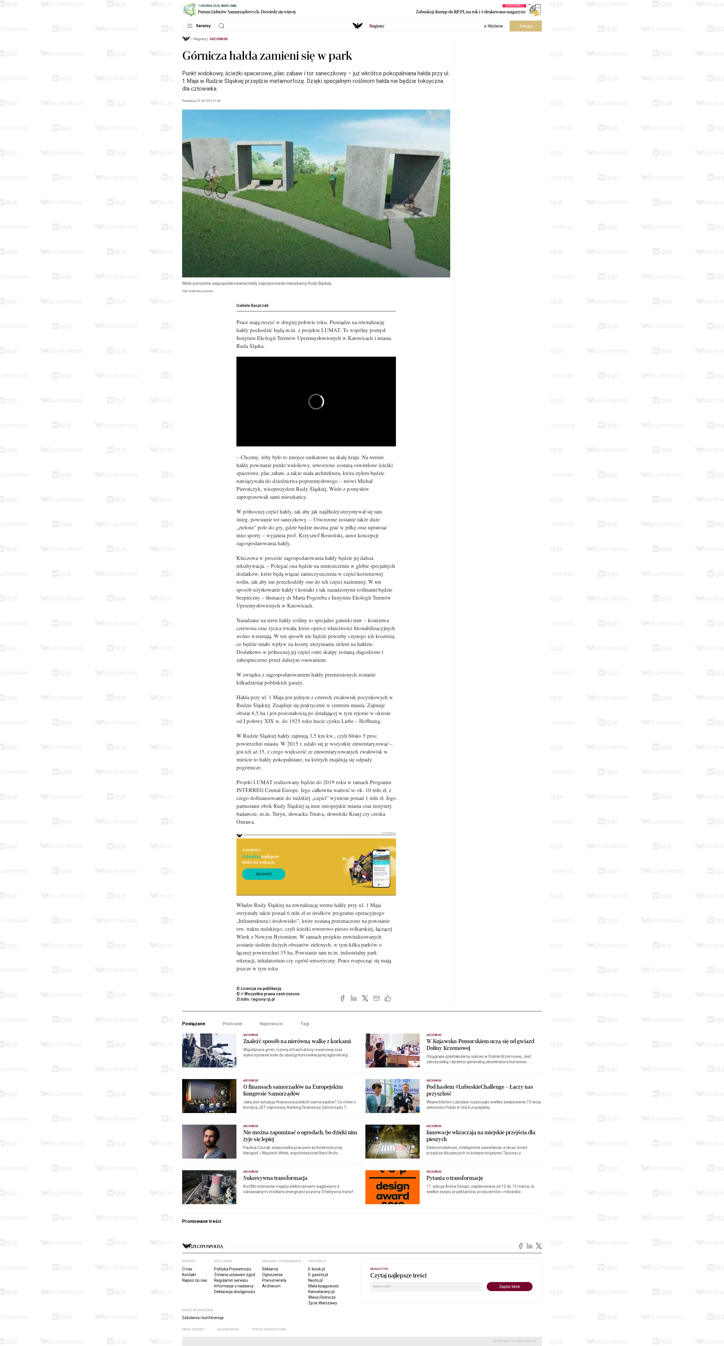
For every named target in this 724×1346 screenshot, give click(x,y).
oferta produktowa (269, 1329)
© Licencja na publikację (259, 988)
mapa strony (193, 1329)
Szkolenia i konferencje (203, 1317)
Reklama (270, 1269)
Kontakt (189, 1274)
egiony (377, 26)
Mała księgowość (323, 1286)
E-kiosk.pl (316, 1269)
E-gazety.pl (318, 1274)
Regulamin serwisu (231, 1280)
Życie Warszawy (322, 1303)
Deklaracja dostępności (234, 1291)
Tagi (304, 1023)
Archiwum (219, 39)
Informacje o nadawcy (234, 1286)
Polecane (233, 1023)
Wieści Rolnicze (322, 1297)
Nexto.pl (315, 1280)
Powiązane (193, 1023)
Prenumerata (274, 1280)
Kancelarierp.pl (321, 1291)
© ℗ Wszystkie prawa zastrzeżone (267, 994)
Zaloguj (526, 26)
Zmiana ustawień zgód (234, 1274)
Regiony (199, 39)
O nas (187, 1269)
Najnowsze (271, 1023)
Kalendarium (228, 1329)
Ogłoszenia (272, 1274)
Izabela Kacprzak (252, 305)
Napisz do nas (194, 1280)
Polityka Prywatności (232, 1269)
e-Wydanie (493, 26)
